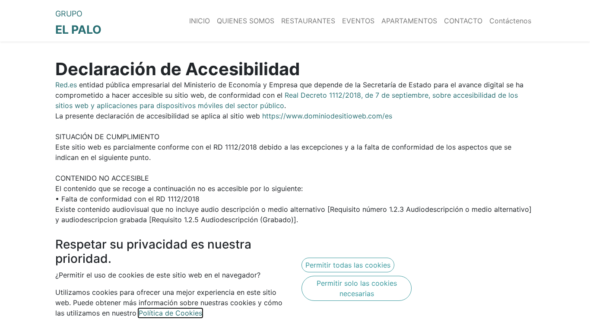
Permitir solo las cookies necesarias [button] (357, 288)
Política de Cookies (170, 313)
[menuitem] (199, 20)
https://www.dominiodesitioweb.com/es (327, 116)
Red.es (66, 84)
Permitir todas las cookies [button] (347, 265)
